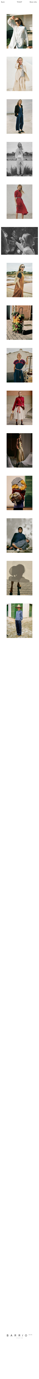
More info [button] (33, 2)
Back (3, 2)
